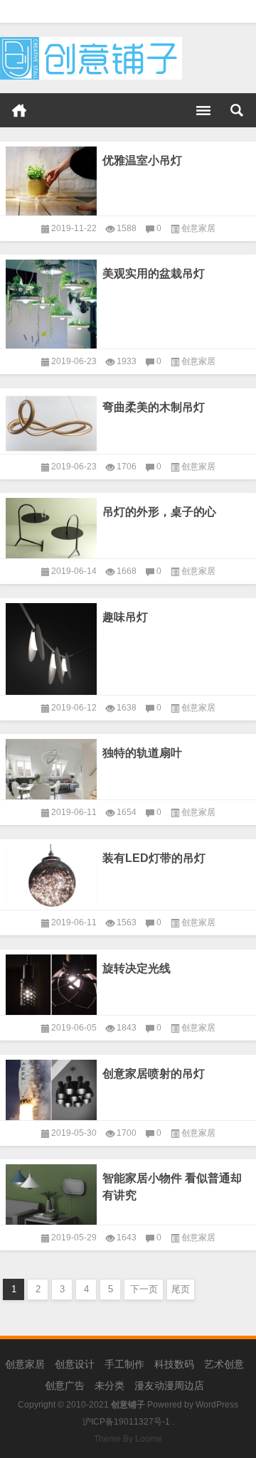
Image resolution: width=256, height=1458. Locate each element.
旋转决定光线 (136, 968)
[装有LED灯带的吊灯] (51, 874)
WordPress (217, 1405)
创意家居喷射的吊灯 (153, 1074)
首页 (19, 110)
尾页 (180, 1289)
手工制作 (124, 1364)
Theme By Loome (128, 1439)
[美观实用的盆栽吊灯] (51, 301)
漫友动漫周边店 (169, 1385)
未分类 (109, 1385)
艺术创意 (224, 1364)
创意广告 (65, 1385)
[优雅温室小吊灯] (51, 178)
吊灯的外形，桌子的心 (159, 512)
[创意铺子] (91, 41)
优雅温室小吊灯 (142, 160)
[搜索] (237, 110)
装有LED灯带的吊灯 (154, 858)
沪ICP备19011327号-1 (126, 1422)
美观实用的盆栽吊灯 (153, 273)
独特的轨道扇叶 (142, 753)
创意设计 (75, 1364)
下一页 (144, 1289)
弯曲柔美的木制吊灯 (153, 407)
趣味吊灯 (125, 617)
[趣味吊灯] (51, 646)
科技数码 (174, 1364)
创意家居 (198, 228)
